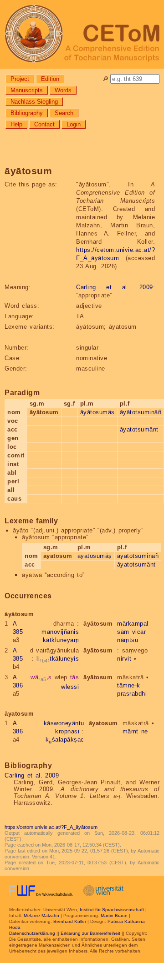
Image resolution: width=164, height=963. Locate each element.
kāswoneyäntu (64, 723)
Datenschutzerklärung (32, 933)
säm (123, 631)
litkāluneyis (57, 658)
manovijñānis (60, 631)
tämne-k (128, 685)
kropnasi (67, 731)
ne (144, 731)
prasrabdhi (132, 693)
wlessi (70, 686)
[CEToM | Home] (82, 34)
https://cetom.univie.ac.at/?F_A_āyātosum (51, 827)
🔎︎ (105, 78)
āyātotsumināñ (141, 412)
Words (63, 90)
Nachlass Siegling (34, 101)
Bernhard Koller (69, 921)
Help (16, 124)
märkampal (133, 623)
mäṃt (130, 731)
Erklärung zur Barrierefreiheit (90, 933)
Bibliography (26, 113)
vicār (139, 631)
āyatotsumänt (139, 429)
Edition (50, 78)
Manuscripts (26, 90)
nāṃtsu (127, 640)
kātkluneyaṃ (61, 640)
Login (74, 124)
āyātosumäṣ (97, 412)
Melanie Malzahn (41, 915)
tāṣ (74, 677)
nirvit (124, 658)
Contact (44, 124)
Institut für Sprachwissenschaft (112, 909)
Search (64, 113)
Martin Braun (114, 915)
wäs (41, 677)
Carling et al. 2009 (114, 287)
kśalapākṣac (65, 739)
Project (19, 78)
